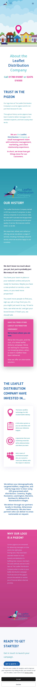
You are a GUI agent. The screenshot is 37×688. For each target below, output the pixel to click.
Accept (18, 679)
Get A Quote (11, 664)
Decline (18, 684)
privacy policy (29, 672)
